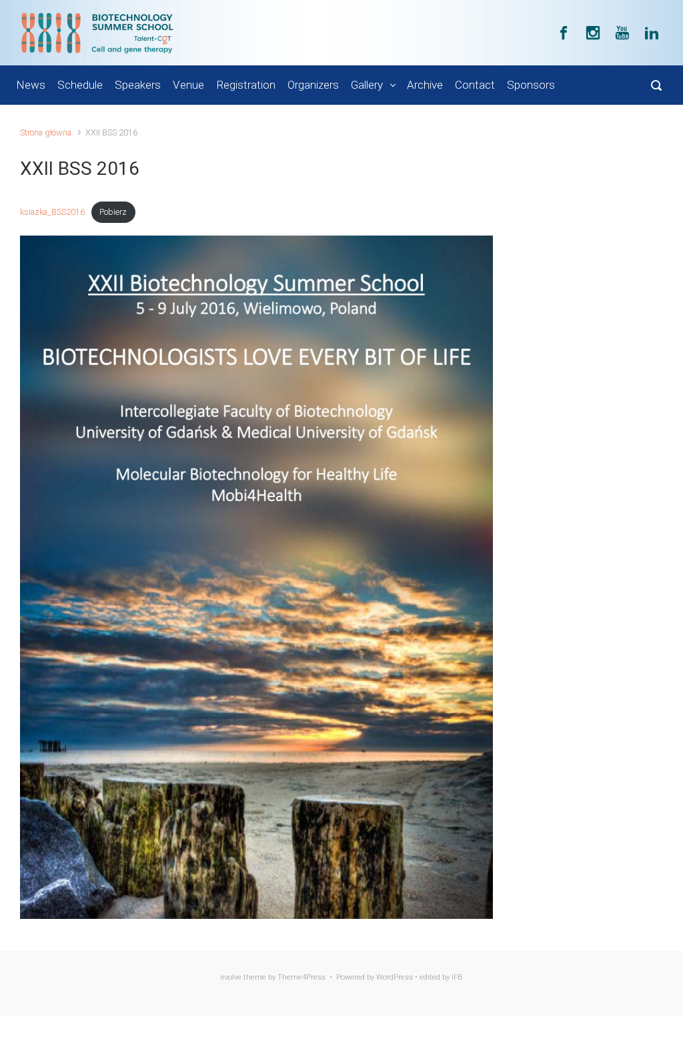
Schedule (80, 84)
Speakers (138, 84)
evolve (231, 977)
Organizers (313, 84)
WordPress (394, 977)
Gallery (367, 84)
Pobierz (113, 212)
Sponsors (531, 84)
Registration (245, 84)
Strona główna (45, 132)
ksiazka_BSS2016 (52, 212)
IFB (457, 977)
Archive (425, 84)
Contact (475, 84)
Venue (188, 84)
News (30, 84)
